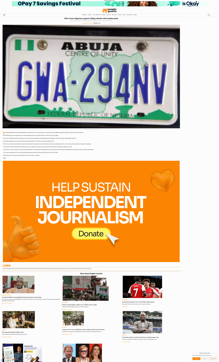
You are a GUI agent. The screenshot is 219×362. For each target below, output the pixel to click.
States (64, 327)
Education (114, 14)
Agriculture (6, 295)
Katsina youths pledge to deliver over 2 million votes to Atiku (79, 304)
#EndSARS (84, 14)
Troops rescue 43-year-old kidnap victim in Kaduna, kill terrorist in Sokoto (83, 329)
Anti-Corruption (97, 14)
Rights (103, 14)
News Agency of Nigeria (87, 23)
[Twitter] (5, 265)
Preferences (213, 358)
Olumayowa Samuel (126, 342)
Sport (124, 14)
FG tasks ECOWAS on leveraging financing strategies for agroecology (21, 297)
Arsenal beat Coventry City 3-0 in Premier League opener (138, 302)
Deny (205, 358)
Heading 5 (125, 299)
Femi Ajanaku (125, 306)
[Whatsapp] (7, 265)
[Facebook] (3, 265)
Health (119, 14)
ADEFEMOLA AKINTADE (6, 336)
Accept (196, 358)
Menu (11, 15)
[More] (9, 265)
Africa (4, 330)
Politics (90, 14)
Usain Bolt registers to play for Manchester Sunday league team (140, 337)
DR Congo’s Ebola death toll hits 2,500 (12, 332)
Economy (108, 14)
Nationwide (129, 14)
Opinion (135, 14)
